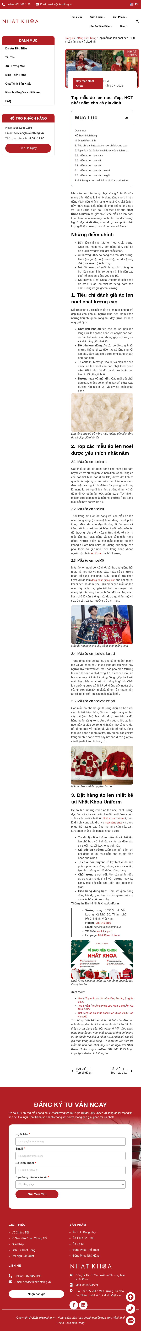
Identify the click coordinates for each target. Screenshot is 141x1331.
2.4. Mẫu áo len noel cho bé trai (92, 170)
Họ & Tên (21, 1134)
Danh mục (80, 130)
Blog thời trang (15, 74)
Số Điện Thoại (25, 1163)
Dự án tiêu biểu (16, 48)
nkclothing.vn (104, 931)
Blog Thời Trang (87, 38)
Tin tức (10, 57)
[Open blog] (127, 26)
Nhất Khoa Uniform (109, 935)
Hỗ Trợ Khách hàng (86, 135)
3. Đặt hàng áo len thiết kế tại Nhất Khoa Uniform (102, 180)
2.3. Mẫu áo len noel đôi (88, 165)
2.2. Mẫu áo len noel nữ (88, 160)
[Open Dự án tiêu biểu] (111, 26)
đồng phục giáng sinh (103, 580)
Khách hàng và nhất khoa (22, 92)
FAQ (8, 101)
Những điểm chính (85, 140)
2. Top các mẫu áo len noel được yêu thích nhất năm (102, 150)
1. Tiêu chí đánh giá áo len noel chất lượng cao (101, 145)
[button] (137, 22)
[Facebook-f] (73, 1305)
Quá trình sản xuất (18, 83)
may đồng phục (113, 822)
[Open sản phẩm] (126, 17)
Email (19, 1148)
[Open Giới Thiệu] (104, 17)
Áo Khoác (96, 553)
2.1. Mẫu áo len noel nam (89, 155)
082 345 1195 (103, 922)
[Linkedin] (83, 1305)
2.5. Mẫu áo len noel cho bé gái (92, 175)
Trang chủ (70, 38)
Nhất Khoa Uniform (113, 818)
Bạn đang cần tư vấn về (31, 1177)
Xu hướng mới (15, 66)
